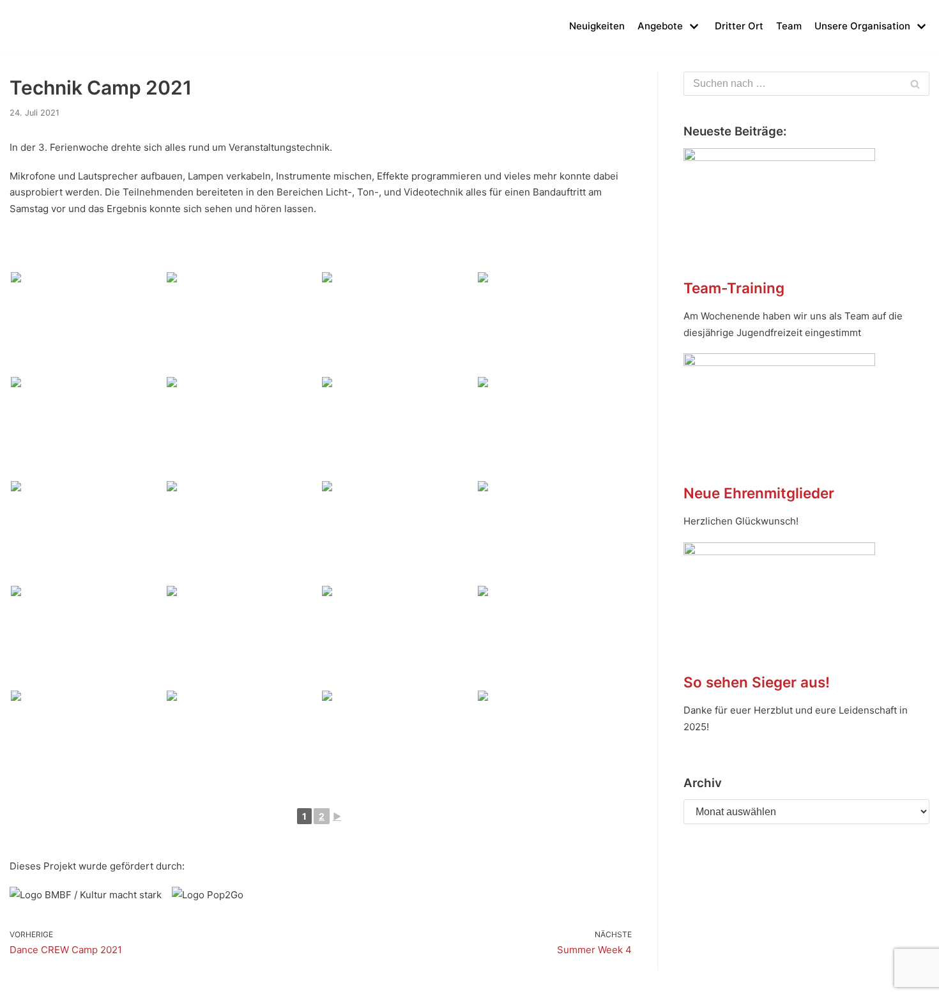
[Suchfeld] (915, 84)
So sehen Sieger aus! (756, 682)
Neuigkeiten (597, 26)
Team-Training (733, 287)
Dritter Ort (739, 26)
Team (789, 26)
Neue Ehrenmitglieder (758, 493)
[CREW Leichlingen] (29, 26)
